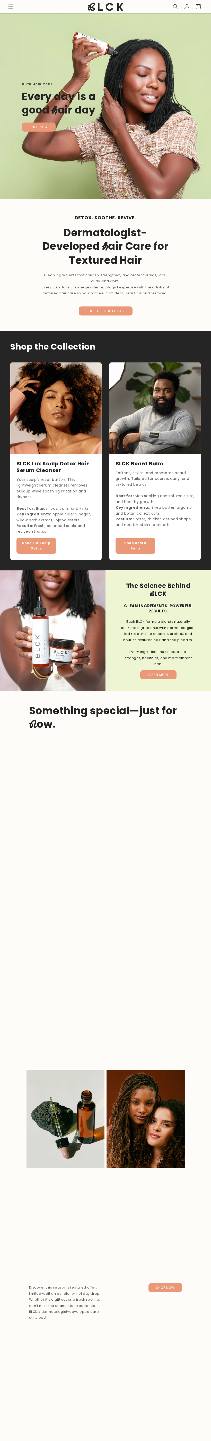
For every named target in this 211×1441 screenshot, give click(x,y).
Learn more (158, 675)
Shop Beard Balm (135, 546)
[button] (10, 6)
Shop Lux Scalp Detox (36, 546)
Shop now (39, 127)
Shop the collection (105, 311)
